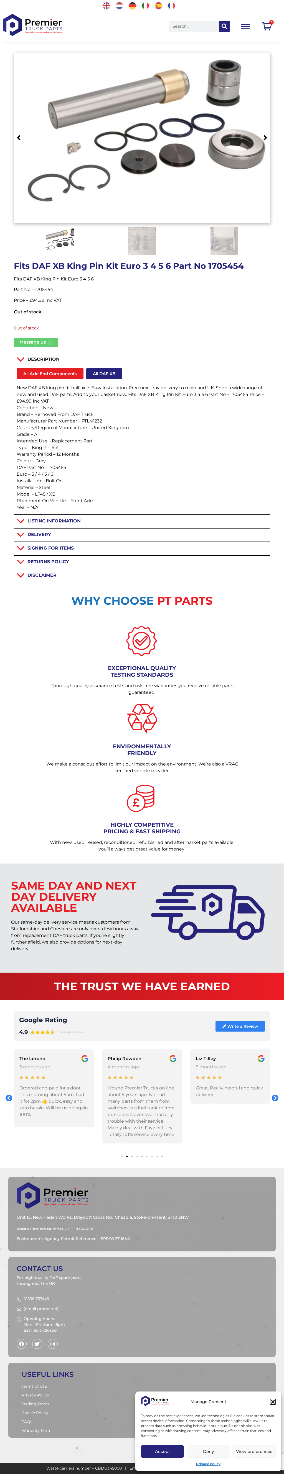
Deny (208, 1451)
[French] (172, 5)
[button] (273, 1402)
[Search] (224, 26)
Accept (162, 1451)
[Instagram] (53, 1344)
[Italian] (145, 5)
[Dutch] (119, 5)
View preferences (254, 1451)
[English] (106, 5)
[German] (132, 5)
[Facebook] (22, 1344)
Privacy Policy (208, 1464)
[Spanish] (159, 5)
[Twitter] (37, 1344)
